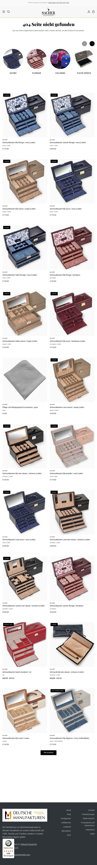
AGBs (92, 834)
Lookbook (67, 827)
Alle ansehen (48, 753)
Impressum (90, 830)
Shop (69, 814)
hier (59, 31)
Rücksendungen (88, 814)
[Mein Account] (88, 12)
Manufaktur (66, 831)
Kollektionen (66, 823)
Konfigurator (66, 818)
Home (68, 810)
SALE (69, 835)
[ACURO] (13, 63)
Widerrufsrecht (89, 818)
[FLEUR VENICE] (84, 63)
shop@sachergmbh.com (19, 855)
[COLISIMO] (60, 63)
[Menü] (12, 840)
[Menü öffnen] (2, 11)
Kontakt (91, 810)
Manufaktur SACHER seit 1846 (58, 3)
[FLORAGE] (36, 63)
